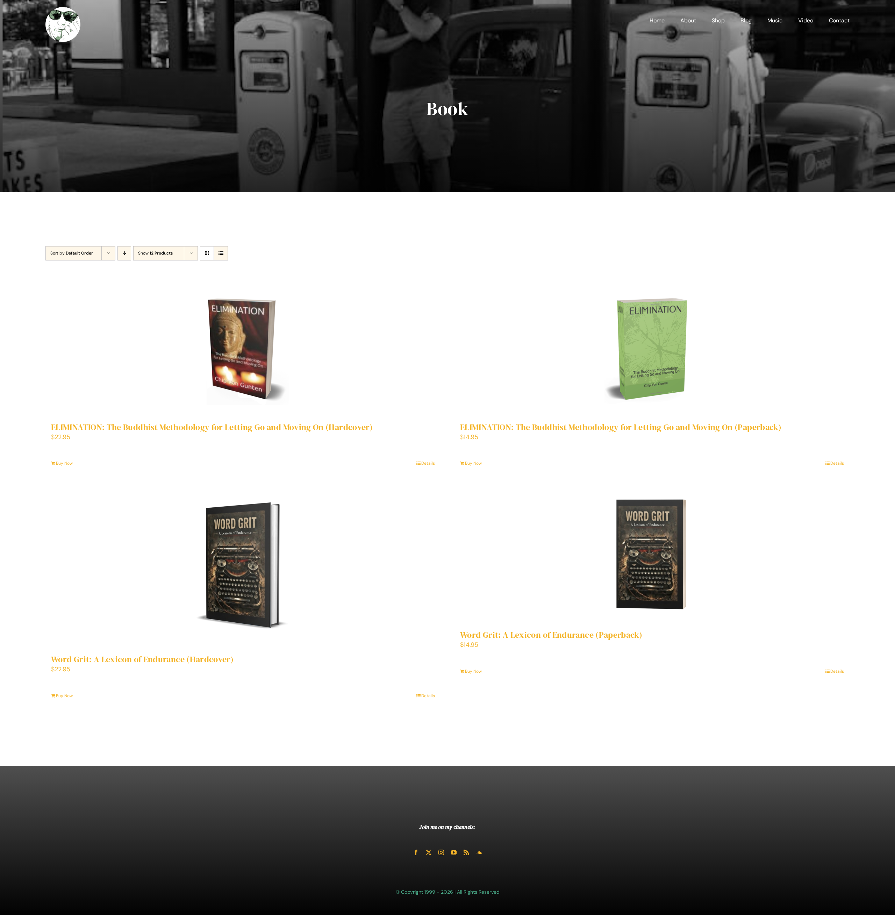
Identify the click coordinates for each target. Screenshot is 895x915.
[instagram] (441, 852)
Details (428, 463)
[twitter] (428, 852)
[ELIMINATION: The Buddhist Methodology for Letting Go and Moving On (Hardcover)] (243, 349)
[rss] (466, 852)
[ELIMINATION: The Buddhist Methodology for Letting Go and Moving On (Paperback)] (652, 349)
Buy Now (64, 463)
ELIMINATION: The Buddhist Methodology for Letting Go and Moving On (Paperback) (620, 427)
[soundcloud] (479, 852)
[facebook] (416, 852)
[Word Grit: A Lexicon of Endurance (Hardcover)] (243, 567)
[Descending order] (124, 253)
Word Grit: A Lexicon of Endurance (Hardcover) (142, 659)
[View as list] (221, 253)
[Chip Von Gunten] (62, 10)
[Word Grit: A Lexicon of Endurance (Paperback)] (652, 555)
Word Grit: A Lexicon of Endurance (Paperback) (551, 635)
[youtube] (454, 852)
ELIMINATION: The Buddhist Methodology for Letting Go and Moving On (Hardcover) (212, 427)
